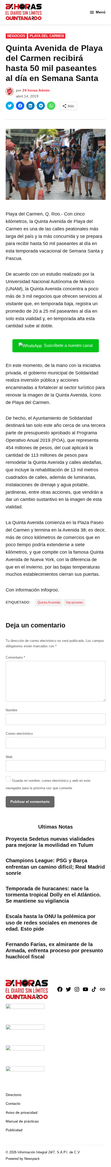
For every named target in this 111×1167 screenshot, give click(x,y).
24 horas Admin (36, 90)
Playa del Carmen (47, 36)
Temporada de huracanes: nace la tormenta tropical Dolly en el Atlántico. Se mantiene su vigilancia (53, 895)
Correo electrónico (19, 733)
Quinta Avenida (48, 602)
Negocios (16, 36)
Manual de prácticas (22, 1121)
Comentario (15, 657)
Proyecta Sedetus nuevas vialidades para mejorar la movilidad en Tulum (50, 842)
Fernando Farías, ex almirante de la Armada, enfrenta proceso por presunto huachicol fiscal (54, 950)
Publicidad (14, 1130)
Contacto (13, 1103)
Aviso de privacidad (21, 1112)
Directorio (13, 1095)
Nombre (11, 710)
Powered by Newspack (23, 1159)
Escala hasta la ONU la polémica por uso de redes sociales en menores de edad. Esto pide (51, 922)
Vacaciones (74, 602)
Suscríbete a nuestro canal (68, 345)
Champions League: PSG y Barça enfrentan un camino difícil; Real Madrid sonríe (55, 867)
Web (9, 757)
